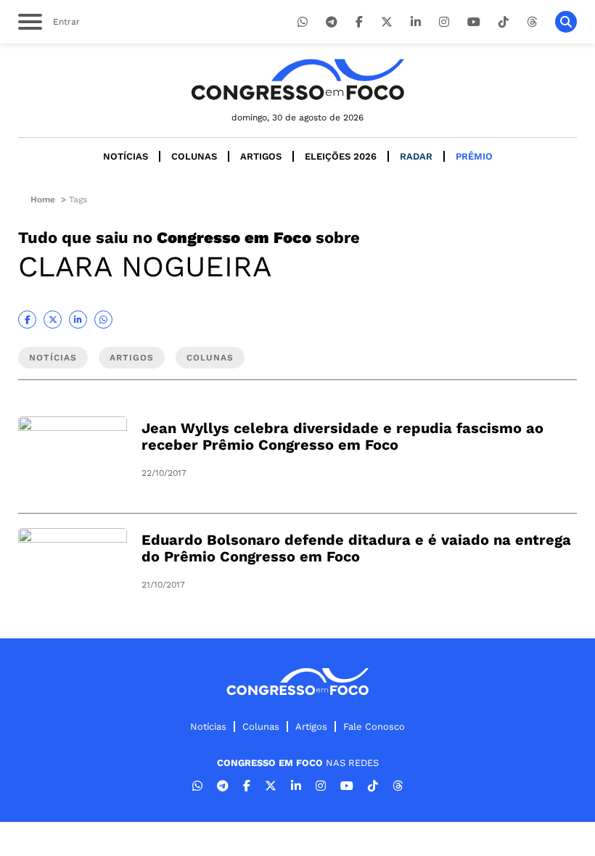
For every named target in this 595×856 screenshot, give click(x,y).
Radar (416, 156)
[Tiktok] (503, 22)
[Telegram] (331, 22)
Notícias (125, 156)
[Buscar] (566, 22)
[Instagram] (444, 22)
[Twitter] (387, 22)
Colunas (194, 156)
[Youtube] (473, 22)
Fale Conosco (374, 726)
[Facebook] (359, 22)
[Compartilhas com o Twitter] (53, 319)
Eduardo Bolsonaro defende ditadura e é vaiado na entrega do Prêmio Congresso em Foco (356, 548)
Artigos (261, 156)
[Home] (297, 79)
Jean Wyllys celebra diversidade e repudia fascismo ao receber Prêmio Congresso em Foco (342, 436)
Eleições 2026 (341, 156)
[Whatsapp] (303, 22)
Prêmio (474, 156)
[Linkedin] (416, 22)
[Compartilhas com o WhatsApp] (103, 319)
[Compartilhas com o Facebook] (27, 319)
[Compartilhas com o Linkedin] (78, 319)
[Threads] (532, 22)
